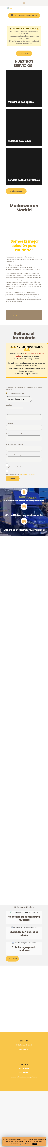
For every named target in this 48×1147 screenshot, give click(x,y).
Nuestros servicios (19, 316)
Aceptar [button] (34, 1144)
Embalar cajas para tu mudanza (24, 949)
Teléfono (9, 423)
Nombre (9, 405)
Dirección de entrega (14, 455)
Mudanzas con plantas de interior (24, 934)
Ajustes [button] (21, 1144)
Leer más (28, 1144)
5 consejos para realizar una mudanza (24, 918)
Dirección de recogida (14, 444)
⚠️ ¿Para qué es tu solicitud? (16, 393)
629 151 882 (24, 1073)
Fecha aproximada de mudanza (18, 434)
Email (8, 413)
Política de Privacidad (27, 474)
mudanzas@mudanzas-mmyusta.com (24, 1077)
